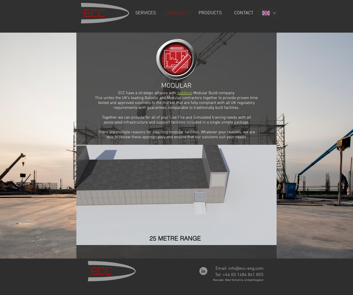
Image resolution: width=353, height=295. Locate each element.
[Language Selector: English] (268, 13)
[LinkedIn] (203, 271)
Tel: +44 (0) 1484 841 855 (239, 275)
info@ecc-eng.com (246, 268)
